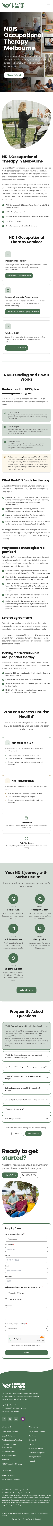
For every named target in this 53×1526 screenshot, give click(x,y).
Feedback (31, 1461)
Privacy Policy (27, 1519)
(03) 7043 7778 (10, 1405)
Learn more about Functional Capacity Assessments (23, 312)
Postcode (9, 1276)
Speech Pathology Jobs (36, 1452)
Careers (31, 1444)
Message (8, 1305)
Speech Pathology (8, 1436)
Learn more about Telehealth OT (16, 348)
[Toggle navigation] (48, 6)
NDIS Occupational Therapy (12, 1464)
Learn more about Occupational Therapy (19, 276)
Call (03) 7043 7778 (29, 1175)
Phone (8, 1255)
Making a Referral (34, 1457)
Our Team (32, 1436)
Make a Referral (14, 75)
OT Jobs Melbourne (35, 1448)
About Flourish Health (36, 1432)
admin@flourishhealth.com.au (15, 1408)
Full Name (9, 1245)
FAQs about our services (11, 1479)
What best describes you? (15, 1234)
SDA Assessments (9, 1455)
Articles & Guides (8, 1475)
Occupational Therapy (10, 1432)
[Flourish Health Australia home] (14, 1386)
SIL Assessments (8, 1451)
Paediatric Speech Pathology (12, 1440)
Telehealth (5, 1460)
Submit (26, 1352)
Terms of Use (16, 1519)
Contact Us (18, 1133)
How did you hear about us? (16, 1324)
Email (7, 1266)
